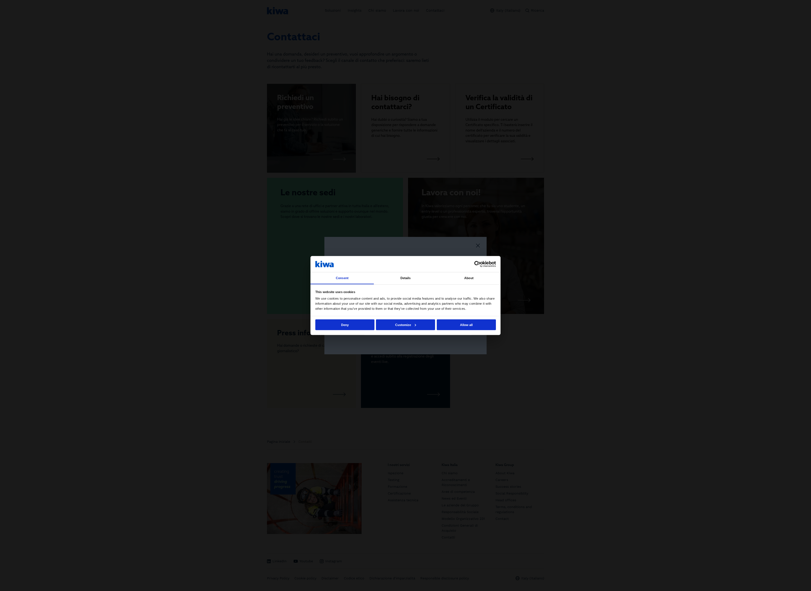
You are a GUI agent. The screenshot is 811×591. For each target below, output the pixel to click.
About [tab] (469, 278)
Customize (403, 324)
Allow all (466, 324)
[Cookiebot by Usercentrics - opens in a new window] (477, 264)
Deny (345, 324)
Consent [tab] (342, 278)
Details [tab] (405, 278)
